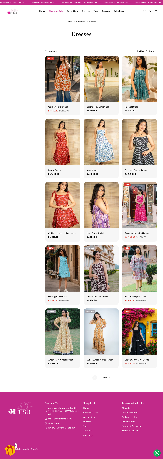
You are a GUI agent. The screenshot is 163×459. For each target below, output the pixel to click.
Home (69, 21)
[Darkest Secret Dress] (139, 142)
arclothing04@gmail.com (60, 418)
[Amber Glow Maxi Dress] (62, 331)
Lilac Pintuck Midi (95, 233)
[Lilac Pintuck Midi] (101, 205)
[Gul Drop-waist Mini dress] (62, 205)
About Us (126, 408)
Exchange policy (129, 417)
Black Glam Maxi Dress (137, 359)
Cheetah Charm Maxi (98, 296)
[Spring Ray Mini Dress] (101, 79)
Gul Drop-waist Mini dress (62, 233)
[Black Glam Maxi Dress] (139, 331)
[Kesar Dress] (62, 142)
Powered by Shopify (28, 449)
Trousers (87, 430)
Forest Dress (131, 106)
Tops (85, 426)
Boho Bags (88, 435)
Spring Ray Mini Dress (98, 106)
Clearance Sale (90, 412)
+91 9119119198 (54, 423)
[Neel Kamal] (101, 142)
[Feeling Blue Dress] (62, 268)
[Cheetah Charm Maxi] (101, 268)
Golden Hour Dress (58, 106)
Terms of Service (130, 430)
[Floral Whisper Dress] (139, 268)
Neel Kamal (92, 170)
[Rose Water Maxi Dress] (139, 205)
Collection (80, 21)
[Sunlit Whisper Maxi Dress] (101, 331)
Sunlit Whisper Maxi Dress (100, 359)
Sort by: (140, 51)
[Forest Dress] (139, 79)
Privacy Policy (128, 421)
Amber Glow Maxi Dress (60, 359)
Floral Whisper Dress (136, 296)
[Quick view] (77, 61)
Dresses (87, 421)
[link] (14, 2)
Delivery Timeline (130, 412)
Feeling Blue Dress (57, 296)
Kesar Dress (54, 170)
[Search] (144, 11)
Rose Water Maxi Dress (137, 233)
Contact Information (131, 426)
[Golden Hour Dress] (62, 79)
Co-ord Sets (89, 417)
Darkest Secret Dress (136, 170)
